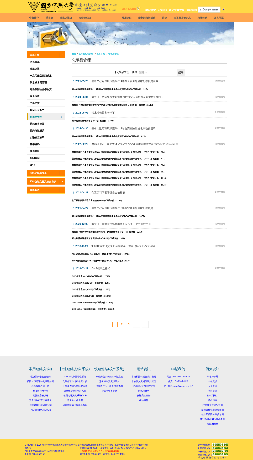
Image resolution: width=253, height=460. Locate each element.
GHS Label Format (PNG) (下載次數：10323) (93, 309)
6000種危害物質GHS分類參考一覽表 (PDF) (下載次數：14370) (101, 261)
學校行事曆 (212, 376)
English (162, 9)
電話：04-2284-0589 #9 (178, 376)
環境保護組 (66, 17)
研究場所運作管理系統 (75, 391)
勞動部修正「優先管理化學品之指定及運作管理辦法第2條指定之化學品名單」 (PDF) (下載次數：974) (118, 152)
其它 (32, 165)
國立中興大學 (177, 9)
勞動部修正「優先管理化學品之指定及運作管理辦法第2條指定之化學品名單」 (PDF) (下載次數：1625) (119, 185)
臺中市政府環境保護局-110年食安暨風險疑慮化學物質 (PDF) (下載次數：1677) (108, 216)
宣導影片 (34, 190)
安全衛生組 (85, 17)
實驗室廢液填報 (40, 395)
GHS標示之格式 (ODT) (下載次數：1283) (91, 289)
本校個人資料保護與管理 (143, 381)
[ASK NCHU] (131, 9)
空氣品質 (35, 103)
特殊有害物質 (37, 123)
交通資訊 (212, 391)
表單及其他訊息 (182, 17)
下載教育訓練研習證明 (40, 405)
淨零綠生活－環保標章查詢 (109, 386)
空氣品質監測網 (109, 391)
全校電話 (212, 381)
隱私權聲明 (143, 391)
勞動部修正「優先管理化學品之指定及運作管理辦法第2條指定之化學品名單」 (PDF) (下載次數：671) (118, 159)
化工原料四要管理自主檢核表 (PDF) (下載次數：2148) (97, 200)
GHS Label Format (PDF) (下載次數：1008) (92, 302)
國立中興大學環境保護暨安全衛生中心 (59, 445)
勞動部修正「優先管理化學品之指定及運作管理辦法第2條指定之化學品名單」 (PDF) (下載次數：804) (118, 165)
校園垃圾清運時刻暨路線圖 (40, 381)
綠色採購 (35, 96)
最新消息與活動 (146, 17)
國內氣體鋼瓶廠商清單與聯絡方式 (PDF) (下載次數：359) (98, 238)
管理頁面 (192, 9)
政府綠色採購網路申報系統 (109, 376)
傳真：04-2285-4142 (178, 381)
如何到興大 (212, 395)
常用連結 (126, 17)
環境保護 (35, 68)
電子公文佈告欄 (75, 400)
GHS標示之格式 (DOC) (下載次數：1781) (91, 283)
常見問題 (219, 17)
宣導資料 (35, 144)
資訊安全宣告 (143, 395)
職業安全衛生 (37, 110)
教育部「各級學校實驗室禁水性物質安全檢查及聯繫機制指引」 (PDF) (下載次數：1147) (112, 105)
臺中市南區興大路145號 (40, 451)
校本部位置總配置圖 (213, 405)
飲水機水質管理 (38, 82)
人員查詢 (212, 386)
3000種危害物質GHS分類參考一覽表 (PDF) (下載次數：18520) (101, 254)
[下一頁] (136, 323)
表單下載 (34, 54)
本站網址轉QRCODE (40, 409)
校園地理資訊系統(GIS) (75, 395)
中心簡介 (34, 17)
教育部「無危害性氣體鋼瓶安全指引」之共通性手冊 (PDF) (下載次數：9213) (107, 232)
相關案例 (35, 158)
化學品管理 (36, 116)
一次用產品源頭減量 (41, 75)
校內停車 (212, 400)
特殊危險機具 (37, 130)
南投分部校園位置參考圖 (212, 419)
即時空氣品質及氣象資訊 (43, 181)
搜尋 (135, 72)
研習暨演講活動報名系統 (75, 405)
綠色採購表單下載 (40, 386)
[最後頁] (145, 323)
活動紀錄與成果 (38, 173)
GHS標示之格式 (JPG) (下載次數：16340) (91, 296)
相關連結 (202, 17)
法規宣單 (35, 61)
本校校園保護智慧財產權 (143, 376)
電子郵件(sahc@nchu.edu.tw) (178, 386)
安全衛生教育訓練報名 (40, 400)
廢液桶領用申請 (40, 391)
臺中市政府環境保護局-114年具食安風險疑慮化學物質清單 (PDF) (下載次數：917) (110, 89)
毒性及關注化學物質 (41, 89)
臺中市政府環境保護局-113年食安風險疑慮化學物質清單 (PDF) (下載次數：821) (109, 136)
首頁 (74, 54)
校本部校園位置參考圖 (212, 414)
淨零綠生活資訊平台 (109, 381)
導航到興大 (212, 424)
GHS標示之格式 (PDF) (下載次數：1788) (91, 276)
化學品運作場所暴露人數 (75, 381)
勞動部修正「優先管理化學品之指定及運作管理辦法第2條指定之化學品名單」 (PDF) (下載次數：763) (118, 172)
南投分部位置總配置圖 (212, 409)
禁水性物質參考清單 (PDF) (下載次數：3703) (93, 121)
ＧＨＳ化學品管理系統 (75, 376)
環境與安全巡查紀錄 (40, 376)
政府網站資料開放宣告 (144, 386)
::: (223, 3)
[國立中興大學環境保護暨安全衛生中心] (73, 7)
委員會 (49, 17)
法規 (164, 17)
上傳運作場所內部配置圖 (75, 386)
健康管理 (35, 151)
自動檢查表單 (37, 137)
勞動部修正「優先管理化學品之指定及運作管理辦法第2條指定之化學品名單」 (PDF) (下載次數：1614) (119, 178)
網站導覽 (150, 9)
